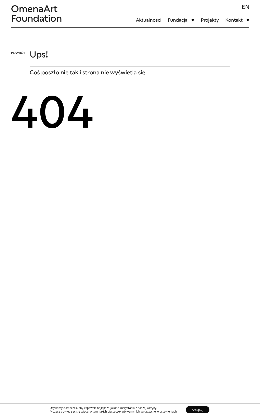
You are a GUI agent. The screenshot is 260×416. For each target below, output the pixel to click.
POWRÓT (18, 53)
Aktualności (148, 20)
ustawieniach (168, 411)
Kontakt (234, 20)
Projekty (210, 20)
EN (246, 7)
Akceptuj (197, 410)
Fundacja (177, 20)
